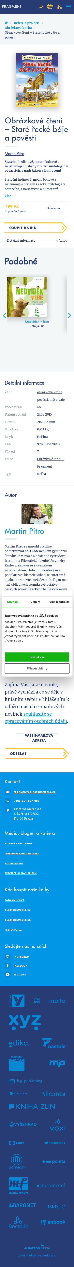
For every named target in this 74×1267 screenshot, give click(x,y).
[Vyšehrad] (22, 1124)
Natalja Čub (36, 326)
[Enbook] (53, 1222)
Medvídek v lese (37, 321)
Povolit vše (37, 657)
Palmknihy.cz (14, 900)
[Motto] (57, 1001)
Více (8, 196)
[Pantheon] (16, 1161)
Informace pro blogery (22, 853)
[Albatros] (16, 1001)
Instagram (21, 957)
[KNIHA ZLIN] (32, 1106)
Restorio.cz (13, 929)
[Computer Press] (16, 1063)
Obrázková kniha (18, 28)
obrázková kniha (49, 392)
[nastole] (53, 1043)
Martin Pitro (14, 153)
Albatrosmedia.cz (18, 910)
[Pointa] (53, 1161)
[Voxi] (57, 1124)
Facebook (20, 965)
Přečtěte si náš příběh (21, 873)
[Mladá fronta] (18, 1185)
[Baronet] (22, 1205)
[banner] (12, 6)
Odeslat (18, 753)
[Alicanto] (53, 1093)
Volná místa (14, 863)
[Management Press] (57, 1063)
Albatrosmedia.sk (18, 920)
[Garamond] (51, 1185)
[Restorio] (18, 1222)
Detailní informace (21, 240)
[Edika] (19, 1043)
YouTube (20, 974)
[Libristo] (55, 1205)
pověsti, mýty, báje (51, 399)
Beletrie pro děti (26, 23)
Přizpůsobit (35, 668)
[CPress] (18, 1093)
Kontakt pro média (19, 843)
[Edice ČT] (16, 1143)
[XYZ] (25, 1022)
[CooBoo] (37, 1001)
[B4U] (25, 1081)
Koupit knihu (22, 228)
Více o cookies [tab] (59, 601)
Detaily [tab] (35, 601)
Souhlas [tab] (13, 601)
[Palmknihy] (55, 1143)
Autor (63, 240)
